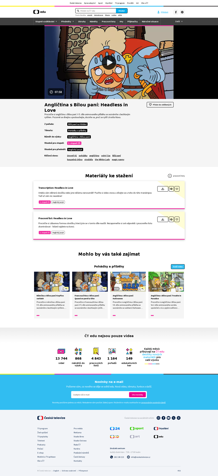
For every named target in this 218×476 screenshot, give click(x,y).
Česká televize (75, 3)
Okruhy (82, 21)
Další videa (178, 266)
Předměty (66, 21)
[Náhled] (171, 189)
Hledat (121, 10)
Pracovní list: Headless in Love (55, 218)
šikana (107, 15)
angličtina (94, 155)
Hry (121, 21)
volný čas (105, 155)
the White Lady (102, 159)
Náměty (94, 21)
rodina (114, 15)
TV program (120, 3)
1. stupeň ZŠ (74, 143)
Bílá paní (116, 155)
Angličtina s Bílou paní (79, 136)
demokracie (98, 15)
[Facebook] (175, 12)
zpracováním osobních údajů (153, 402)
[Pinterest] (182, 12)
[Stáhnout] (162, 189)
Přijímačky (132, 21)
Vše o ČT (144, 3)
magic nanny (118, 159)
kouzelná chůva (74, 159)
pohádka (83, 155)
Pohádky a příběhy (77, 130)
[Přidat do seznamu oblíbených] (176, 189)
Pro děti (130, 3)
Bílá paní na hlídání (77, 124)
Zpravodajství (90, 3)
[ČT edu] (39, 13)
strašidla (88, 159)
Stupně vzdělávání (44, 21)
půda (120, 15)
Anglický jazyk (75, 149)
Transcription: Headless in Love (55, 187)
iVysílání (109, 3)
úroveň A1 (72, 155)
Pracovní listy (109, 21)
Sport (100, 3)
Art (137, 3)
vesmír (89, 15)
